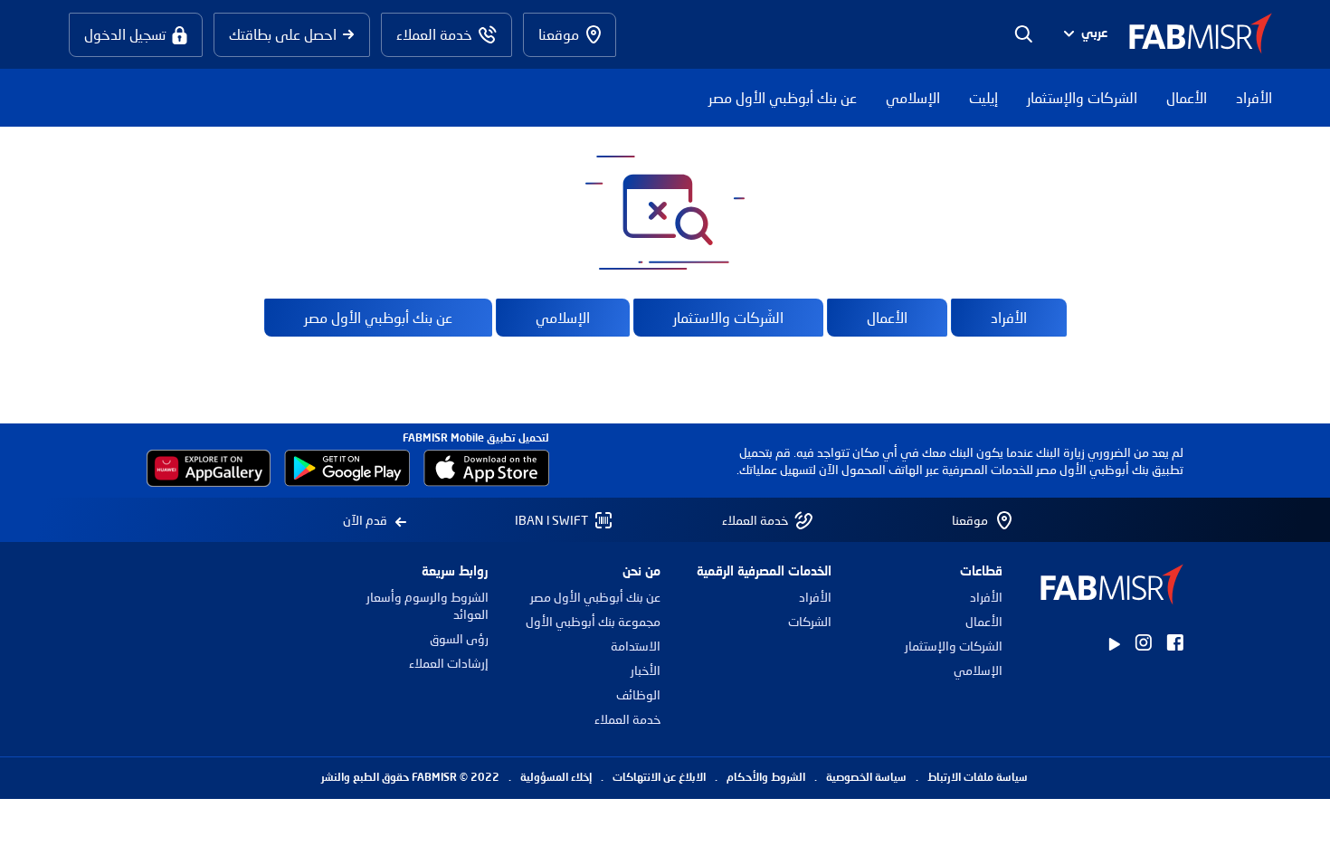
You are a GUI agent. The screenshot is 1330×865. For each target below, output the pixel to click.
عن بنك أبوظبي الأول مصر (782, 97)
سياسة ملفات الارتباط (977, 778)
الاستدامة (635, 645)
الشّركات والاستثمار (728, 317)
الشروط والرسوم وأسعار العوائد (427, 605)
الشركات (809, 621)
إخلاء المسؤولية (556, 778)
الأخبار (645, 670)
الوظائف (638, 694)
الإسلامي (913, 97)
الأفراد (1254, 97)
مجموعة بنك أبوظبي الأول (593, 621)
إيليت (983, 97)
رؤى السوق (459, 638)
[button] (1083, 35)
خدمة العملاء (627, 719)
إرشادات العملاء (449, 662)
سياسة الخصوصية (866, 778)
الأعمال (1186, 97)
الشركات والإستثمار (1082, 97)
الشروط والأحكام (766, 778)
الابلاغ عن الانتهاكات (659, 778)
